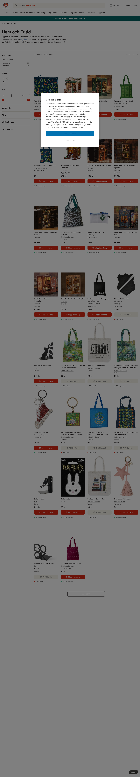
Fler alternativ (70, 140)
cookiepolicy (78, 127)
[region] (70, 120)
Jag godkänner (70, 134)
